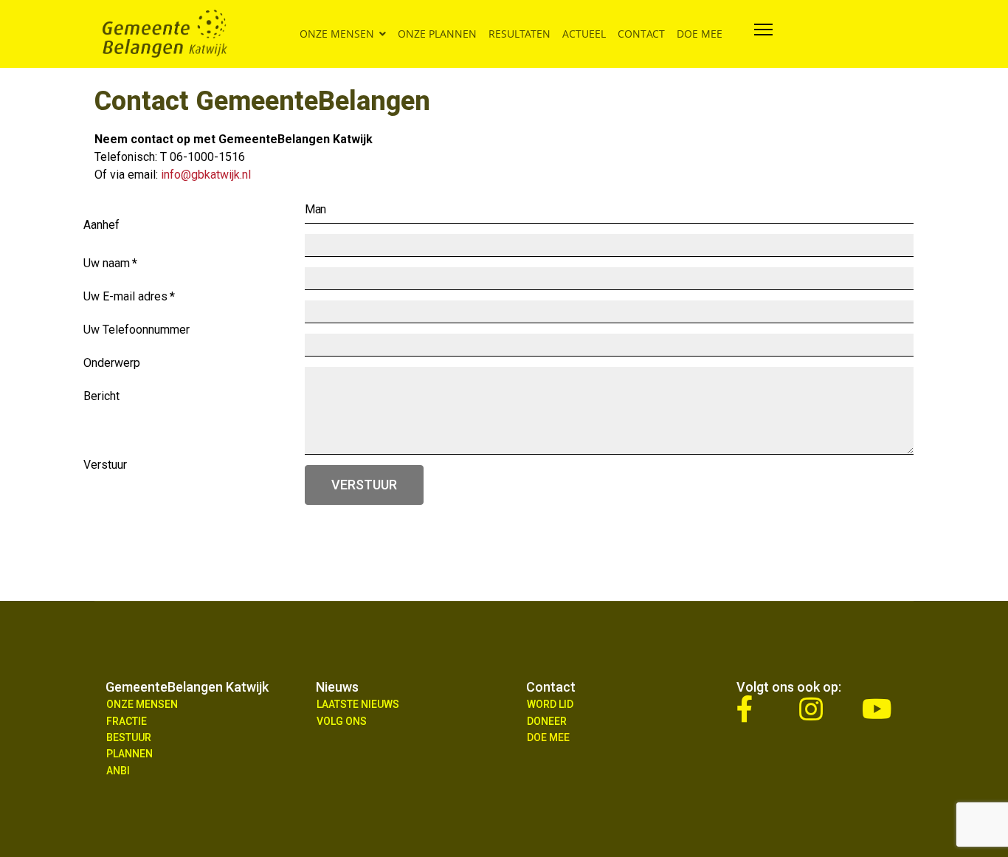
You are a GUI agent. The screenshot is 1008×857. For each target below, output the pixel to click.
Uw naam (110, 267)
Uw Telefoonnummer (136, 333)
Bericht (101, 399)
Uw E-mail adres (129, 300)
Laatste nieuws (358, 704)
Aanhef (101, 228)
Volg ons (342, 721)
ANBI (118, 771)
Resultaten (519, 34)
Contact (641, 34)
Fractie (126, 721)
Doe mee (699, 34)
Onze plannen (437, 34)
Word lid (550, 704)
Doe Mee (548, 737)
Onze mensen (337, 34)
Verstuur (364, 484)
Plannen (129, 754)
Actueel (584, 34)
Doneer (547, 721)
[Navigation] (763, 34)
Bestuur (128, 737)
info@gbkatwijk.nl (206, 175)
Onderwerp (111, 366)
